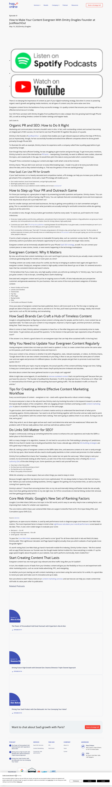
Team (65, 748)
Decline (89, 781)
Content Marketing (38, 748)
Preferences (76, 781)
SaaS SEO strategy (67, 245)
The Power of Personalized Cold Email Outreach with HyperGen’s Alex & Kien (39, 626)
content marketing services (52, 579)
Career (65, 751)
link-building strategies (88, 443)
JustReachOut (33, 136)
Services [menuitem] (36, 5)
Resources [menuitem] (75, 5)
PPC (49, 745)
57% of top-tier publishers (36, 225)
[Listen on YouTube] (57, 86)
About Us (66, 745)
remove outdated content (58, 376)
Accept (103, 781)
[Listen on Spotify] (57, 60)
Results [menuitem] (46, 5)
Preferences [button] (19, 782)
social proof (57, 186)
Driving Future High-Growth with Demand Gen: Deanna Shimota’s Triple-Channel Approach (44, 668)
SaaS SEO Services (38, 745)
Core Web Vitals (24, 538)
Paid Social (51, 748)
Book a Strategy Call (94, 5)
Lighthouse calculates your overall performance (72, 524)
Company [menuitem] (55, 5)
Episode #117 (18, 629)
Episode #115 (18, 713)
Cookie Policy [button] (50, 780)
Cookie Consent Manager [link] (8, 775)
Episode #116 (18, 671)
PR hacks (45, 154)
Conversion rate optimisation (37, 752)
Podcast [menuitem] (65, 5)
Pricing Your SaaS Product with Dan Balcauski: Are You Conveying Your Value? (39, 709)
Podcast (12, 742)
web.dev (16, 518)
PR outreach (65, 232)
